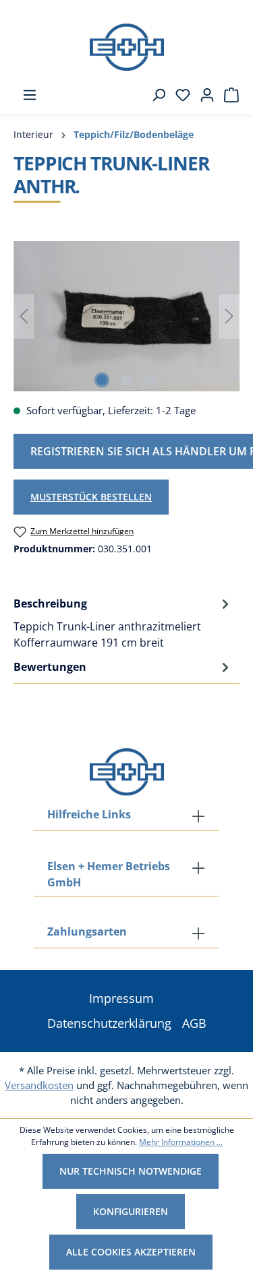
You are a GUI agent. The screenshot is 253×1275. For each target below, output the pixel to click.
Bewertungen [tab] (49, 666)
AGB (194, 1023)
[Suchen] (154, 94)
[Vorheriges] (23, 316)
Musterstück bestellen (91, 496)
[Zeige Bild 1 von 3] (101, 379)
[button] (126, 933)
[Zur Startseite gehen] (126, 47)
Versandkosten (39, 1085)
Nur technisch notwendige (130, 1171)
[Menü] (25, 94)
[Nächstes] (229, 316)
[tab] (123, 622)
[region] (126, 316)
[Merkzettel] (179, 94)
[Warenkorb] (227, 94)
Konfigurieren (130, 1211)
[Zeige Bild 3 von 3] (150, 379)
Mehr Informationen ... (181, 1142)
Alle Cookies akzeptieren (131, 1251)
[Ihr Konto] (203, 94)
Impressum (121, 998)
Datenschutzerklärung (109, 1023)
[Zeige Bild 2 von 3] (126, 379)
